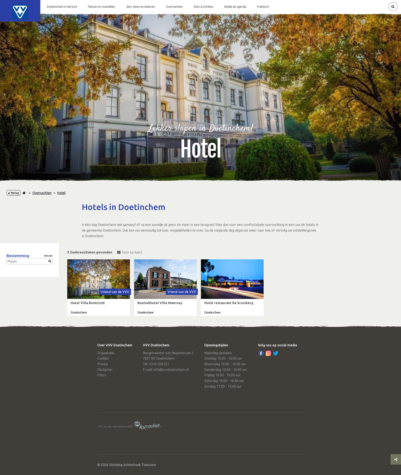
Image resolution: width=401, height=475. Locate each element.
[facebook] (261, 353)
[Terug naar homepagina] (24, 193)
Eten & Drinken (203, 6)
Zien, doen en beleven (140, 6)
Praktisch (263, 6)
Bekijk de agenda (235, 6)
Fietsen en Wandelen (101, 6)
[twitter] (276, 353)
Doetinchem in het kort (62, 6)
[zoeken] (393, 6)
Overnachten (174, 6)
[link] (98, 287)
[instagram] (268, 353)
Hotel (61, 193)
